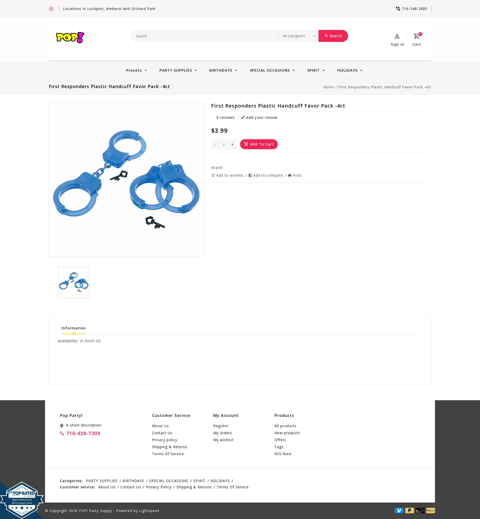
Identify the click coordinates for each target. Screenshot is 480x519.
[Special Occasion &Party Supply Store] (22, 486)
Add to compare (268, 175)
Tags (279, 446)
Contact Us (162, 432)
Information (74, 328)
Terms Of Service (168, 453)
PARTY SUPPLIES (176, 70)
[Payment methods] (429, 510)
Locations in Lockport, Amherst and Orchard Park (109, 8)
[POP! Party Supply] (70, 39)
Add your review (262, 117)
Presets (134, 70)
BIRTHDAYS (221, 70)
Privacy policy (164, 439)
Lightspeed (149, 510)
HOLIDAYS (347, 70)
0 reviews (225, 117)
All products (285, 425)
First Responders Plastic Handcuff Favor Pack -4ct (384, 87)
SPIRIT (313, 70)
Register (220, 425)
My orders (222, 432)
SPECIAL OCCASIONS (270, 70)
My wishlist (223, 439)
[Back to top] (465, 504)
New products (287, 432)
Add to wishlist (230, 175)
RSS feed (282, 453)
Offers (280, 439)
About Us (160, 425)
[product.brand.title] (224, 167)
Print (297, 175)
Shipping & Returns (169, 446)
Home (328, 87)
